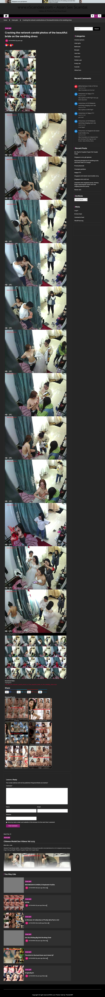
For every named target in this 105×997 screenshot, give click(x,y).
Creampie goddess (80, 169)
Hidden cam (78, 60)
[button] (92, 15)
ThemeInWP (69, 995)
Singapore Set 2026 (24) (81, 179)
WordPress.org (78, 220)
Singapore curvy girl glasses (19, 1)
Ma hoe (95, 86)
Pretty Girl (77, 63)
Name (8, 807)
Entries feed (78, 214)
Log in (76, 210)
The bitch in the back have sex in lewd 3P (39, 955)
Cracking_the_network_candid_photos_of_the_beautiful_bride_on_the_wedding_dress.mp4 (31, 684)
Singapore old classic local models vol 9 (86, 176)
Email (39, 807)
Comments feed (79, 217)
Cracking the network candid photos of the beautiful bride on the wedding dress (36, 34)
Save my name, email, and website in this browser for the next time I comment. (31, 822)
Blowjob (76, 50)
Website (8, 814)
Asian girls (8, 28)
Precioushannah (79, 166)
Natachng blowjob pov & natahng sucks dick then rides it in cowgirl (62, 1)
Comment (9, 786)
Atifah (27, 902)
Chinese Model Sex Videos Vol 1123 (19, 841)
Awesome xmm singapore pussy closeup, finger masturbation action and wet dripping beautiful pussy (86, 184)
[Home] (6, 15)
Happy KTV (90, 93)
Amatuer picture (79, 40)
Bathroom (77, 46)
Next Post (7, 834)
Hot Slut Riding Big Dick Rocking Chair (38, 937)
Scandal (76, 67)
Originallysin (29, 973)
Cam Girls (77, 53)
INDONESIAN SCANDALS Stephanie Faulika (40, 884)
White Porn (77, 70)
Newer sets (77, 189)
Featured (77, 56)
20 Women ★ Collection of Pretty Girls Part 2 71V (42, 920)
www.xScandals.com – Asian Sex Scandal (52, 7)
